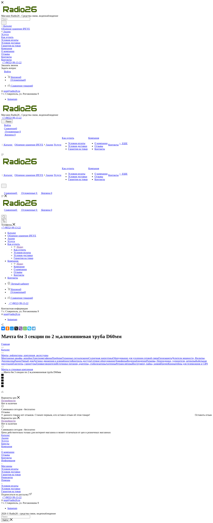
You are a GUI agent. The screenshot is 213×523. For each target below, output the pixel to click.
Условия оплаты (9, 469)
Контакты (6, 457)
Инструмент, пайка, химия (146, 363)
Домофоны (121, 361)
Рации (18, 361)
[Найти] (3, 23)
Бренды (5, 443)
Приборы (57, 358)
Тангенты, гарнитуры (24, 363)
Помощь (5, 480)
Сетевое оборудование (103, 361)
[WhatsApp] (25, 328)
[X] (16, 328)
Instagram (12, 99)
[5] (106, 386)
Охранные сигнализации (75, 358)
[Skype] (29, 328)
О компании (7, 452)
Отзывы (5, 455)
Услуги (5, 441)
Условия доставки (10, 471)
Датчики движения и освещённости (53, 361)
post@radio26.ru (12, 91)
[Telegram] (34, 328)
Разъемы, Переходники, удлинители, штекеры (171, 361)
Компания (19, 266)
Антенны (111, 363)
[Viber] (20, 328)
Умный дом (27, 361)
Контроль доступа (81, 361)
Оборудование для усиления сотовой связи (135, 358)
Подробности (8, 400)
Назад (20, 247)
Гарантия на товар (11, 474)
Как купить (20, 249)
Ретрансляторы (124, 363)
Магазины (6, 466)
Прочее (164, 363)
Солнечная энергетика (101, 358)
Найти (5, 520)
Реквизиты (7, 477)
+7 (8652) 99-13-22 (12, 62)
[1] (106, 375)
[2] (106, 377)
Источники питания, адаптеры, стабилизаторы (81, 363)
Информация (8, 460)
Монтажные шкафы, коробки (16, 358)
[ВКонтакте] (3, 328)
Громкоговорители (46, 363)
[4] (106, 383)
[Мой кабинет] (2, 189)
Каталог (5, 435)
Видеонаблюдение (136, 361)
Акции (5, 438)
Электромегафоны (42, 358)
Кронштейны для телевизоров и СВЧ (188, 363)
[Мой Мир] (12, 328)
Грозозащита (165, 358)
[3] (106, 380)
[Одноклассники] (7, 328)
